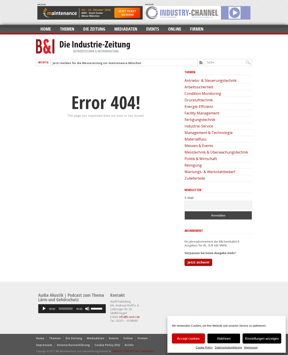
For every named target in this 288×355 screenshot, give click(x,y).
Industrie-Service (198, 126)
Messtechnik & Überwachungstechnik (216, 152)
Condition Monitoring (202, 93)
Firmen (196, 29)
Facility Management (201, 113)
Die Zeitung (94, 29)
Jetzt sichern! (198, 262)
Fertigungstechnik (199, 119)
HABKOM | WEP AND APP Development (133, 351)
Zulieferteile (194, 178)
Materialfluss (195, 139)
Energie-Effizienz (198, 106)
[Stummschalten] (87, 308)
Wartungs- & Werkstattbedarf (209, 171)
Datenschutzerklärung (228, 347)
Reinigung (193, 165)
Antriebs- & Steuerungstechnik (210, 80)
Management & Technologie (208, 132)
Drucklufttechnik (198, 100)
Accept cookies (188, 338)
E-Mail (189, 198)
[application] (72, 308)
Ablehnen (224, 338)
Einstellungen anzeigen (262, 338)
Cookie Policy (204, 347)
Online (174, 29)
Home (45, 29)
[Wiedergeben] (44, 308)
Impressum (251, 347)
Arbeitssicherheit (198, 87)
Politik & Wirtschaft (200, 158)
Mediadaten (125, 29)
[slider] (97, 308)
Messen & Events (198, 145)
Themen (67, 29)
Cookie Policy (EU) (107, 345)
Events (152, 29)
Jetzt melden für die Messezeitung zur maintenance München (97, 63)
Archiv (129, 345)
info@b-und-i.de (129, 317)
